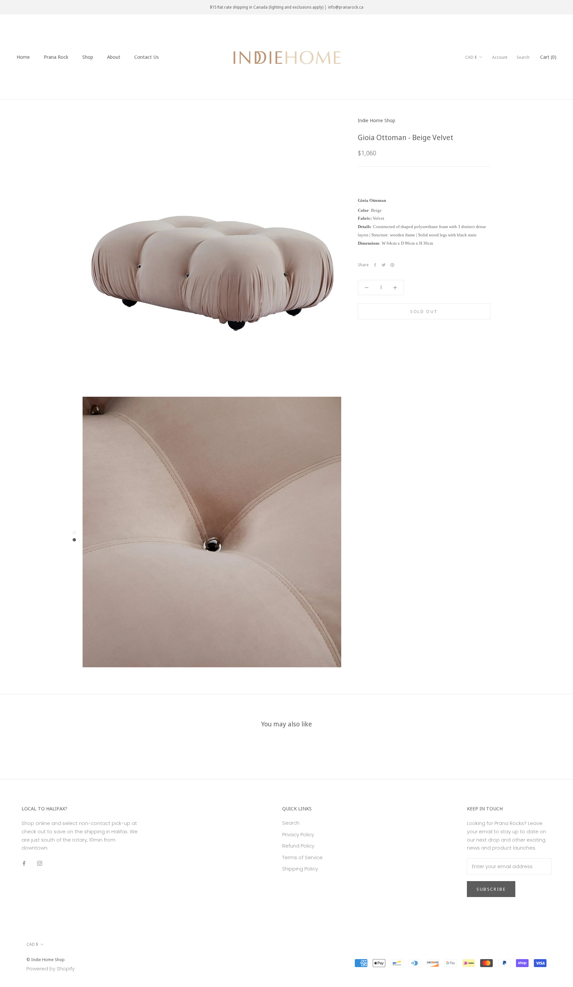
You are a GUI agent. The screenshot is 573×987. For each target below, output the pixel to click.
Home (23, 56)
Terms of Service (302, 857)
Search (523, 57)
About (113, 56)
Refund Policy (298, 845)
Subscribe (491, 889)
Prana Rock (56, 56)
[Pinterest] (392, 265)
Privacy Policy (298, 834)
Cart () (548, 56)
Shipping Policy (300, 868)
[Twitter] (384, 265)
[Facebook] (375, 265)
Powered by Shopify (51, 968)
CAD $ (471, 57)
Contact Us (146, 56)
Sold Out (424, 311)
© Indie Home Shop (46, 959)
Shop (87, 56)
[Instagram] (39, 863)
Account (499, 57)
